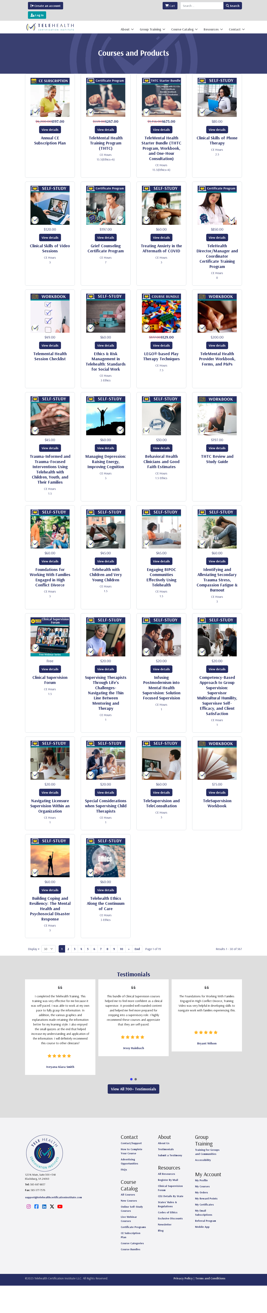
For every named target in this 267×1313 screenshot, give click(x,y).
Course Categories (132, 1243)
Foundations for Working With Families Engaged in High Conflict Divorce (50, 577)
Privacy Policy (183, 1278)
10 (121, 949)
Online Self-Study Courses (132, 1209)
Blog (160, 1230)
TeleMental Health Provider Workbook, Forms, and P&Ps (217, 359)
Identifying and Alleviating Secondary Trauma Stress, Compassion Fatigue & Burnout (217, 580)
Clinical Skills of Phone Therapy (217, 140)
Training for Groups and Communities (207, 1152)
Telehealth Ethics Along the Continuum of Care (106, 903)
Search (234, 6)
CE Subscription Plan (130, 1235)
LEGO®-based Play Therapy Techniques (161, 356)
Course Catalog (182, 29)
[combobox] (202, 5)
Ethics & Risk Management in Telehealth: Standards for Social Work (106, 361)
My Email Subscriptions (203, 1212)
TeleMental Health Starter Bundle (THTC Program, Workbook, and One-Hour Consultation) (161, 148)
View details (50, 130)
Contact (235, 29)
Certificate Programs (133, 1227)
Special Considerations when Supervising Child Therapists (105, 806)
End (137, 949)
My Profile (201, 1180)
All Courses (128, 1194)
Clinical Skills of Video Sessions (50, 248)
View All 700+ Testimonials (133, 1088)
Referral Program (205, 1220)
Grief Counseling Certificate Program (106, 248)
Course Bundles (130, 1249)
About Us (163, 1143)
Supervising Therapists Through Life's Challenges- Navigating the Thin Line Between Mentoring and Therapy (105, 693)
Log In (39, 15)
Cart (172, 6)
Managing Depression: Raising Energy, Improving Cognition (105, 461)
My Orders (201, 1192)
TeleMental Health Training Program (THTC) (106, 143)
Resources (211, 29)
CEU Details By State (170, 1196)
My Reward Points (206, 1198)
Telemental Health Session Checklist (50, 356)
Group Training (150, 29)
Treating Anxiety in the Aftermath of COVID (161, 248)
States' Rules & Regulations (167, 1204)
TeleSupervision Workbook (217, 803)
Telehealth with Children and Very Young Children (106, 575)
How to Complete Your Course (131, 1151)
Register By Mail (168, 1180)
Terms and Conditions (210, 1278)
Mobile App (202, 1227)
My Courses (202, 1186)
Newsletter (164, 1224)
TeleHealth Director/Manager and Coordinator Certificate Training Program (217, 256)
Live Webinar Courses (129, 1219)
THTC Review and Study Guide (217, 459)
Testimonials (166, 1149)
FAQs (124, 1169)
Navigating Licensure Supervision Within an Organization (50, 806)
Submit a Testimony (170, 1155)
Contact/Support (131, 1143)
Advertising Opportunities (129, 1161)
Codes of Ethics (167, 1212)
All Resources (166, 1174)
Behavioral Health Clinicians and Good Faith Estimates (161, 461)
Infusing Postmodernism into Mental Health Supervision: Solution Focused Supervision (161, 688)
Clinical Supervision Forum (49, 680)
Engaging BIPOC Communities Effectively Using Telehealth (161, 577)
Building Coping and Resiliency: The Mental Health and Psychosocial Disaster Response (50, 908)
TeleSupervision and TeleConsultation (161, 803)
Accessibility (203, 1160)
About (125, 29)
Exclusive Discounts (170, 1218)
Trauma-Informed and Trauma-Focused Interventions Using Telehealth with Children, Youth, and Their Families (50, 469)
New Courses (129, 1200)
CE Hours (106, 155)
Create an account (47, 6)
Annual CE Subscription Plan (50, 140)
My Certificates (204, 1204)
